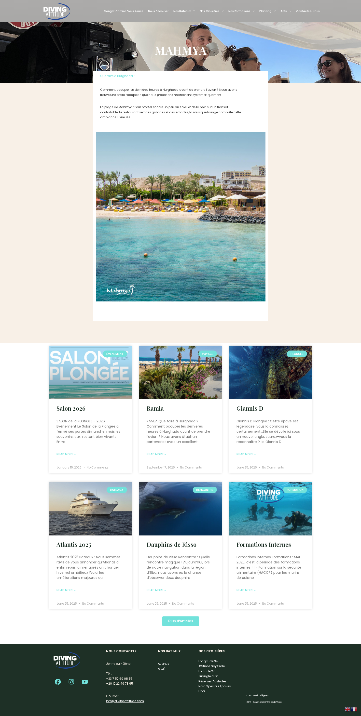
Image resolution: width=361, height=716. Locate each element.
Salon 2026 (70, 408)
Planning (265, 11)
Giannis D (249, 408)
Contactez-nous (307, 11)
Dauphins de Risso (171, 544)
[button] (180, 621)
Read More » (66, 454)
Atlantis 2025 (73, 544)
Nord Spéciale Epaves (214, 686)
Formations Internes (263, 544)
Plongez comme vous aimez (123, 11)
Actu (283, 11)
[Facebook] (58, 682)
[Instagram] (71, 682)
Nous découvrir (158, 11)
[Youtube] (85, 682)
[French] (354, 709)
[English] (348, 709)
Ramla (155, 408)
